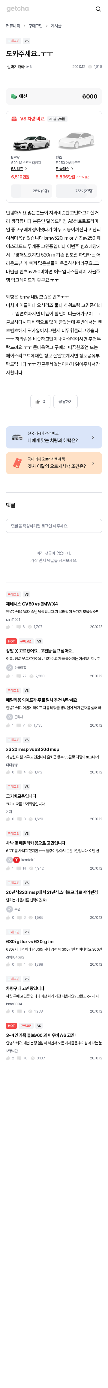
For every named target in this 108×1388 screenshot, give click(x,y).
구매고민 (35, 25)
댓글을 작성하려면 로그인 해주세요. (39, 526)
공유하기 (65, 401)
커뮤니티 (13, 25)
